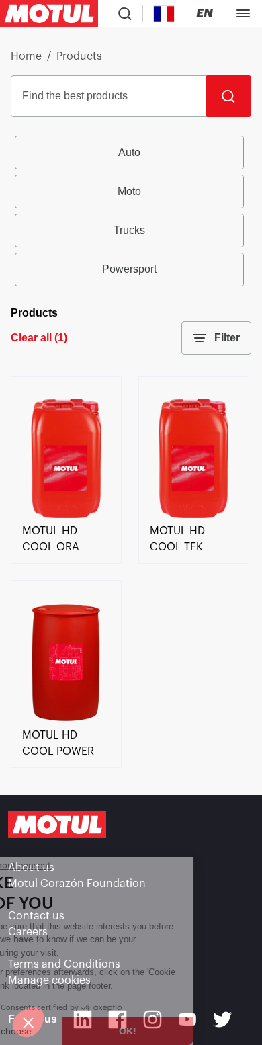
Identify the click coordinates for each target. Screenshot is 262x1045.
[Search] (228, 96)
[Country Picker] (164, 14)
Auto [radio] (129, 152)
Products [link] (79, 56)
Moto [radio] (129, 191)
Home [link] (26, 56)
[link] (66, 514)
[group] (131, 211)
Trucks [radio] (129, 230)
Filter (227, 337)
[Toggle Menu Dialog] (243, 13)
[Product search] (124, 13)
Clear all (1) (39, 337)
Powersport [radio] (129, 269)
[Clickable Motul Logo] (49, 13)
